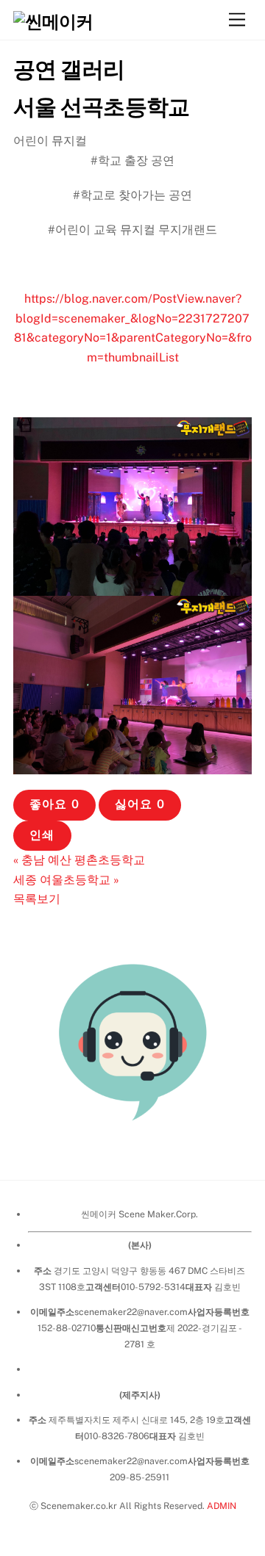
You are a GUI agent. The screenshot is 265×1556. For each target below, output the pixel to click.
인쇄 (41, 835)
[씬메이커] (53, 21)
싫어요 (139, 804)
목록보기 (36, 899)
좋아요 (54, 804)
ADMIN (221, 1505)
